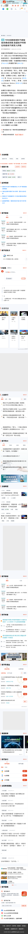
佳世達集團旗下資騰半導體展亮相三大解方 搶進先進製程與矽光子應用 (23, 318)
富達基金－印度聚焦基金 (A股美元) (10, 685)
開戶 (25, 701)
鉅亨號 (14, 926)
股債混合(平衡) (9, 681)
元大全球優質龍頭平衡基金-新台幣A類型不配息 (11, 678)
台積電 (7, 775)
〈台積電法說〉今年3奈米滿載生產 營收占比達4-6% (15, 299)
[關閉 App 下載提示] (1, 2)
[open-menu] (1, 5)
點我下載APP (19, 134)
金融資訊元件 (14, 929)
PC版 (4, 926)
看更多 (24, 212)
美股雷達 (9, 35)
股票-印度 (8, 688)
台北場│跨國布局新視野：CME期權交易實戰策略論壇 (16, 223)
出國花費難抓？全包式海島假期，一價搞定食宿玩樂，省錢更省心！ (13, 318)
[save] (20, 9)
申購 (25, 679)
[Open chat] (25, 9)
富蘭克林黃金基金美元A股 (8, 700)
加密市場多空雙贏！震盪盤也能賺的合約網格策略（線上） (16, 244)
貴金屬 (7, 703)
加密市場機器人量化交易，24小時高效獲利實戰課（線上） (16, 230)
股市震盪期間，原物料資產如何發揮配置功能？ (4, 318)
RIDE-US (19, 83)
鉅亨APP (9, 926)
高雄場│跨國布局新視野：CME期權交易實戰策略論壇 (16, 237)
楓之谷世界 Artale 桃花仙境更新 (23, 337)
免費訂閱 (24, 905)
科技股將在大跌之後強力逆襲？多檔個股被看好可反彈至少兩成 (14, 291)
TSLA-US (5, 63)
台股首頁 (17, 166)
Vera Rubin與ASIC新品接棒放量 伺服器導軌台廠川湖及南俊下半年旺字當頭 (4, 337)
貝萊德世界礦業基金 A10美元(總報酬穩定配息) (11, 693)
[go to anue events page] (21, 6)
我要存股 (24, 166)
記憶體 (7, 771)
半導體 (7, 780)
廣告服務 (7, 929)
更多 (19, 177)
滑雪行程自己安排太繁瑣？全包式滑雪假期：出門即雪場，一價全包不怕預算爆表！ (13, 337)
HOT (8, 222)
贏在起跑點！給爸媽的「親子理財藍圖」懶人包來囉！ (14, 163)
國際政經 (8, 513)
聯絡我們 (21, 929)
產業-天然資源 (9, 696)
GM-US (20, 63)
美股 (4, 35)
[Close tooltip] (23, 12)
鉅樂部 (19, 926)
